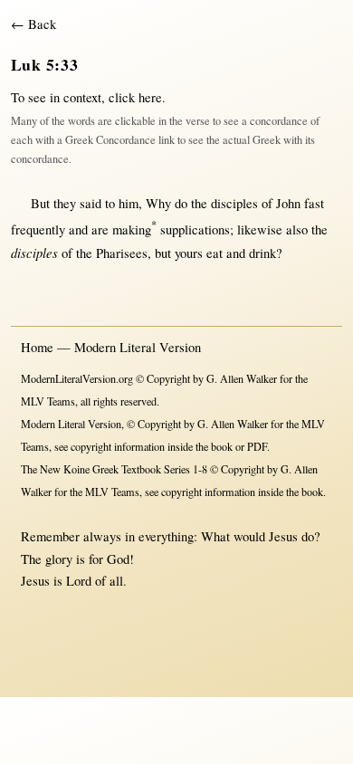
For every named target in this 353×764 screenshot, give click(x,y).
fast (314, 203)
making (134, 229)
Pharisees (122, 253)
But (40, 203)
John (288, 203)
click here (135, 97)
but (163, 253)
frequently (38, 229)
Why (158, 203)
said (90, 203)
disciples (234, 203)
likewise (259, 229)
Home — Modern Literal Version (111, 347)
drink (262, 253)
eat (214, 253)
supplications (195, 229)
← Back (33, 24)
